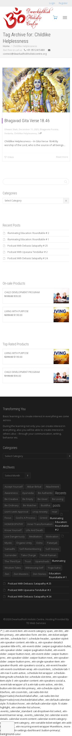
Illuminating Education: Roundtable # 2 (28, 233)
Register (63, 3)
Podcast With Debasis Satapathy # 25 (27, 245)
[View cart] (55, 17)
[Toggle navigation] (65, 17)
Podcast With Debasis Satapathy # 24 (27, 258)
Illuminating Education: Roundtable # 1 (28, 239)
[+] (36, 90)
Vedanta (8, 133)
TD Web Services (36, 623)
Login (52, 3)
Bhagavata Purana (49, 129)
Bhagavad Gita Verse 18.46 (27, 120)
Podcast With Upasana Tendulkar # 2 (27, 252)
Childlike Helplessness (25, 133)
